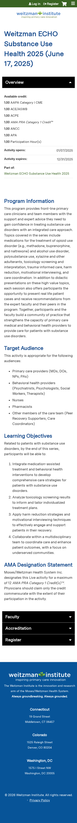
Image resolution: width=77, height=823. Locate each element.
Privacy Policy (40, 800)
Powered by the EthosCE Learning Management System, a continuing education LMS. (60, 820)
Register (53, 3)
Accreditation (18, 628)
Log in (36, 3)
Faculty (12, 616)
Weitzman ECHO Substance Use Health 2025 (36, 173)
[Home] (38, 14)
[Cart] (64, 6)
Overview (14, 82)
